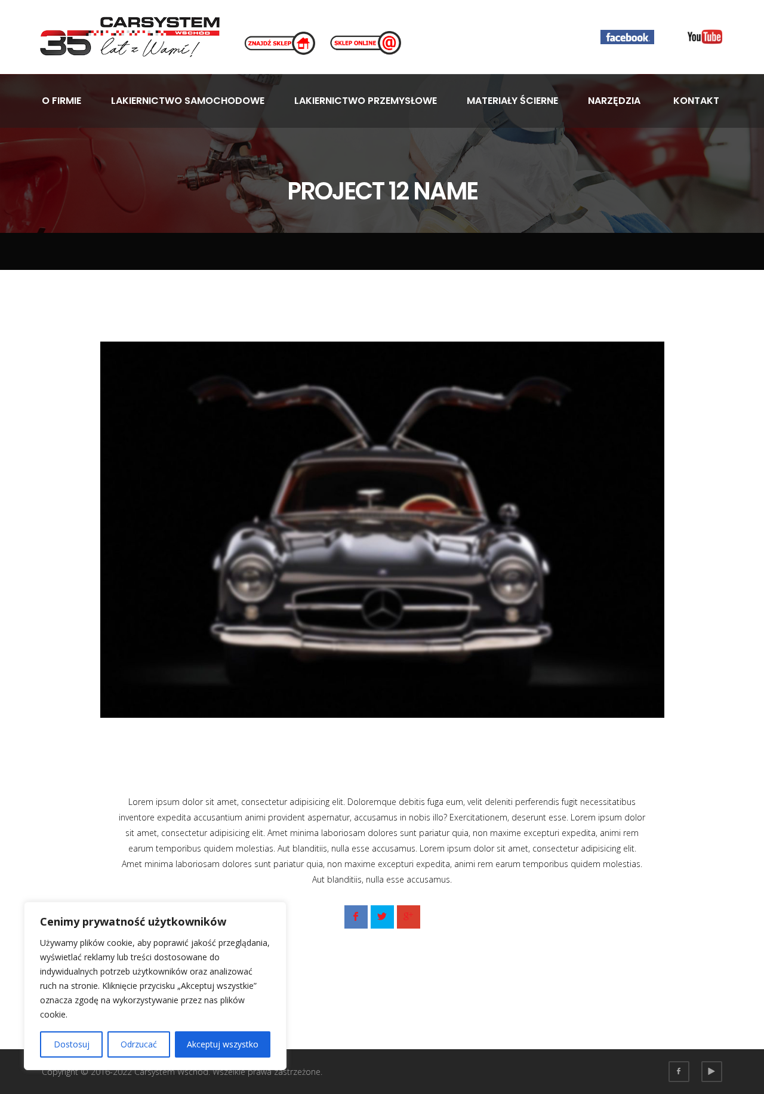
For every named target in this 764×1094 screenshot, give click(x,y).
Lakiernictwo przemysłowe (365, 100)
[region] (155, 986)
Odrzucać (139, 1044)
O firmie (61, 100)
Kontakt (696, 100)
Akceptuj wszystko (222, 1044)
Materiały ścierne (512, 100)
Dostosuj (72, 1044)
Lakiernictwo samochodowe (187, 100)
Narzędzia (614, 100)
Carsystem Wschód (171, 1071)
